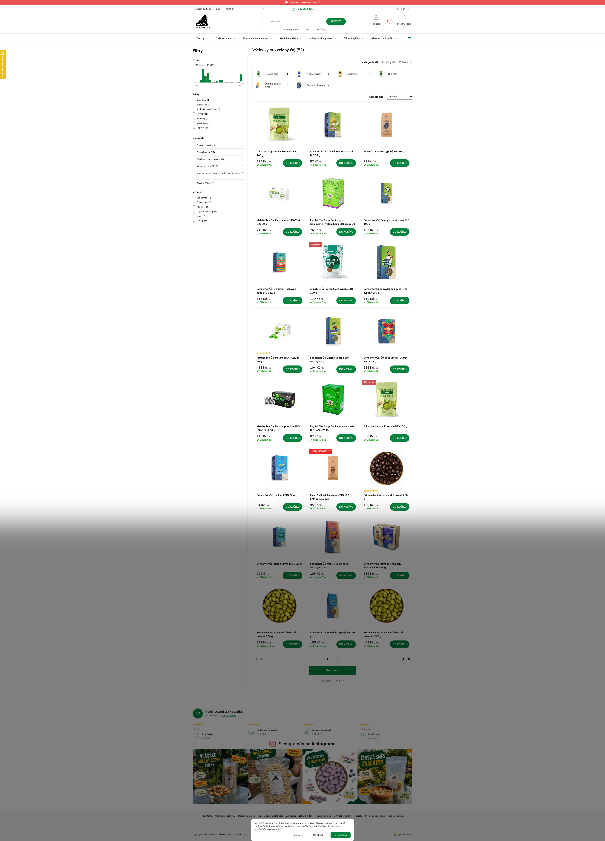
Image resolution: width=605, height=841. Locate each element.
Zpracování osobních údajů (299, 815)
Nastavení (297, 835)
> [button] (403, 659)
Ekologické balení (396, 815)
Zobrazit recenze (228, 715)
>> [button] (409, 659)
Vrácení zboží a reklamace (270, 815)
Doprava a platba (246, 815)
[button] (332, 97)
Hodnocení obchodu (202, 9)
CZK (403, 9)
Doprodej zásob (291, 29)
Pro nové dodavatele (375, 815)
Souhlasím (342, 835)
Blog (218, 9)
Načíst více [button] (332, 670)
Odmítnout (318, 835)
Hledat (336, 21)
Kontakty (230, 9)
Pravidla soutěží (323, 815)
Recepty (358, 815)
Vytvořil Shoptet (405, 834)
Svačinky (321, 29)
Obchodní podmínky (225, 815)
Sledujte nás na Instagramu (307, 744)
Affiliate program (342, 815)
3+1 (308, 29)
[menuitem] (202, 38)
